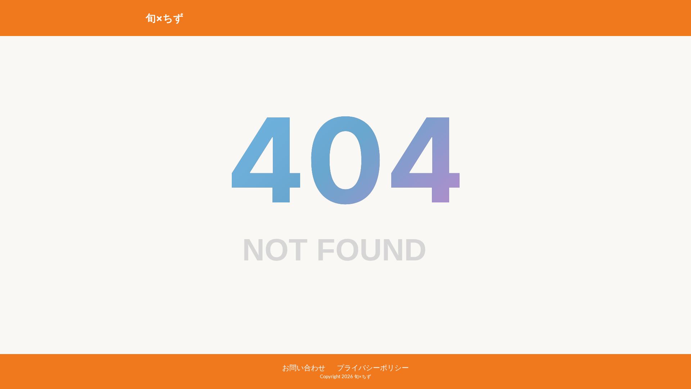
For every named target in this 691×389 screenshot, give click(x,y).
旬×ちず (165, 18)
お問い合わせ (303, 368)
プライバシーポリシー (373, 368)
